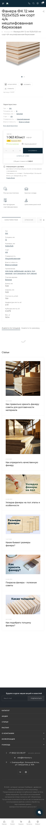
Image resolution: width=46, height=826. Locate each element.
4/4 (11, 116)
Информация (8, 739)
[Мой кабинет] (38, 3)
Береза (8, 280)
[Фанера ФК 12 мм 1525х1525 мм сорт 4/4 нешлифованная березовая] (23, 58)
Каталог (6, 710)
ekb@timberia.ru (24, 758)
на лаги (27, 271)
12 (16, 111)
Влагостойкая (24, 122)
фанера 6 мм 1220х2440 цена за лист (23, 807)
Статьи (5, 722)
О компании (8, 733)
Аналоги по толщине (11, 328)
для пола (9, 271)
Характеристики (11, 220)
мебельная (19, 271)
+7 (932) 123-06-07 (17, 753)
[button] (22, 77)
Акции (5, 716)
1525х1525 (19, 114)
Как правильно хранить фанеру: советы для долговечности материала (22, 407)
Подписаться (36, 698)
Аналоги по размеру (30, 328)
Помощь (6, 745)
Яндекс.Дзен (25, 772)
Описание (29, 220)
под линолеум (19, 273)
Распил (5, 727)
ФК (10, 108)
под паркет (32, 273)
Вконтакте (20, 772)
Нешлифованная (23, 119)
